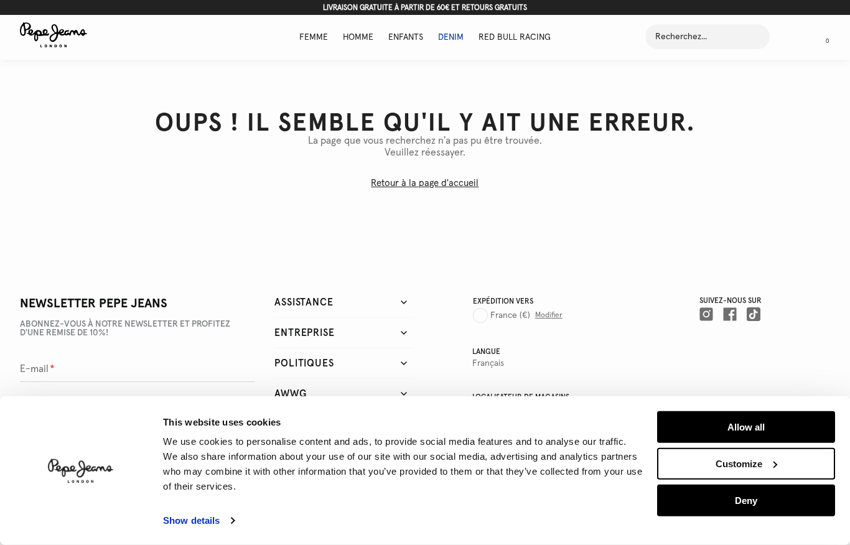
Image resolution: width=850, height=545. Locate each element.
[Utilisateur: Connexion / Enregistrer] (790, 36)
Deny (746, 500)
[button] (822, 36)
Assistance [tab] (303, 302)
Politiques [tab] (304, 363)
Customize (739, 464)
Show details (191, 520)
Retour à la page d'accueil (425, 183)
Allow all (746, 427)
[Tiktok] (753, 314)
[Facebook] (730, 314)
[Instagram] (706, 314)
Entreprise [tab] (304, 333)
